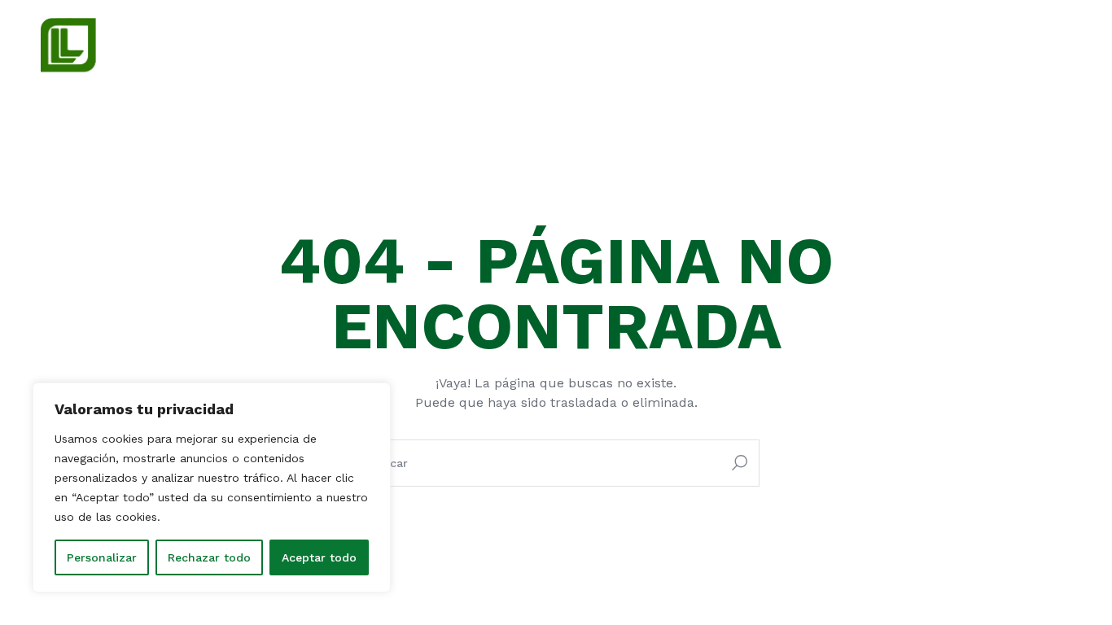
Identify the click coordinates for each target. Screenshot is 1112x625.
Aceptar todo (319, 557)
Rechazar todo (209, 557)
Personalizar (102, 557)
